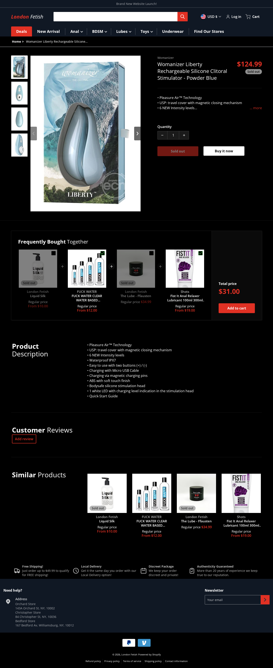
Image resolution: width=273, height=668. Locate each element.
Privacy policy (112, 661)
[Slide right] (137, 133)
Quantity (164, 126)
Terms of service (132, 661)
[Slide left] (33, 133)
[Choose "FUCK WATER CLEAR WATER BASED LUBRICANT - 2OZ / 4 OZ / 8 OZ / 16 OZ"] (102, 253)
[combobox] (119, 16)
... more (256, 108)
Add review (24, 439)
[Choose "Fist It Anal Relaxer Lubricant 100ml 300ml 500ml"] (200, 253)
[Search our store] (182, 16)
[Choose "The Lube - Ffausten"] (151, 253)
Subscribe (265, 599)
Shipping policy (153, 661)
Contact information (176, 661)
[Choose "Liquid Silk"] (53, 253)
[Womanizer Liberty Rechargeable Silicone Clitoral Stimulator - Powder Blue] (19, 67)
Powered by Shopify (149, 654)
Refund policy (93, 661)
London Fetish (129, 654)
